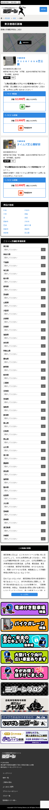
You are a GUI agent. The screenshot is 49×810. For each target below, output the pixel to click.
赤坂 (26, 218)
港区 (14, 18)
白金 (5, 210)
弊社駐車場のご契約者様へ (9, 2)
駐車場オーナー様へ (9, 800)
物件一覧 (6, 778)
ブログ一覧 (6, 796)
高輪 (26, 214)
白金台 (26, 210)
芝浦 (5, 225)
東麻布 (26, 229)
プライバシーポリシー (10, 791)
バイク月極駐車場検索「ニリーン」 (11, 755)
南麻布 (5, 229)
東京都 (7, 18)
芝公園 (26, 233)
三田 (5, 214)
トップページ (7, 773)
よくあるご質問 (8, 787)
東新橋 (5, 233)
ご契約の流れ (7, 782)
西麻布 (5, 221)
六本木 (26, 221)
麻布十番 (27, 225)
